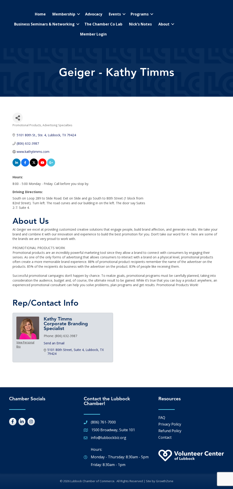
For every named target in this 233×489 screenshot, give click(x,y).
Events (115, 14)
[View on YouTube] (42, 165)
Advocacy (93, 14)
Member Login (93, 34)
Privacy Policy (169, 424)
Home (40, 14)
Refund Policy (169, 430)
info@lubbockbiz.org (108, 437)
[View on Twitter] (34, 165)
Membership (63, 14)
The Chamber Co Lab (103, 24)
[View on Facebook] (25, 165)
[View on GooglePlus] (51, 165)
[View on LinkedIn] (16, 165)
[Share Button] (18, 118)
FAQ (161, 417)
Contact (165, 437)
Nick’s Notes (140, 24)
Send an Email (54, 343)
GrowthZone (164, 481)
